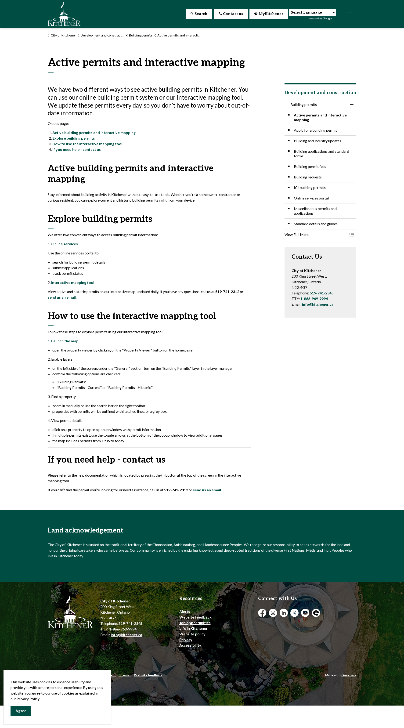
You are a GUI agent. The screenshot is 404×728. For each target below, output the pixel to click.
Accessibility (190, 645)
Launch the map (65, 341)
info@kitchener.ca (317, 304)
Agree (20, 711)
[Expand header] (349, 14)
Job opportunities (195, 622)
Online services (64, 244)
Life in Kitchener (193, 628)
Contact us (233, 14)
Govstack (348, 675)
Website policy (192, 634)
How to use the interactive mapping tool (87, 143)
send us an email (62, 297)
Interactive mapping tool (72, 282)
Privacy (185, 639)
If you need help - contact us (76, 149)
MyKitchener (271, 14)
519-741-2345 (322, 293)
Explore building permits (73, 138)
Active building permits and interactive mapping (94, 132)
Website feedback (195, 617)
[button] (316, 234)
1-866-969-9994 (314, 298)
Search (201, 14)
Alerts (184, 611)
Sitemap (125, 675)
